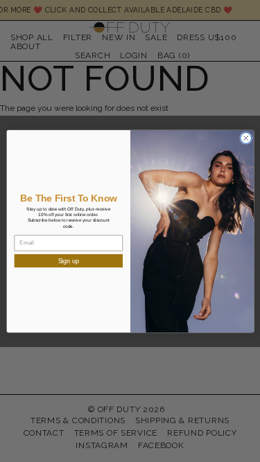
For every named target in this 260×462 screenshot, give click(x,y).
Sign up (68, 260)
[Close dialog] (245, 137)
